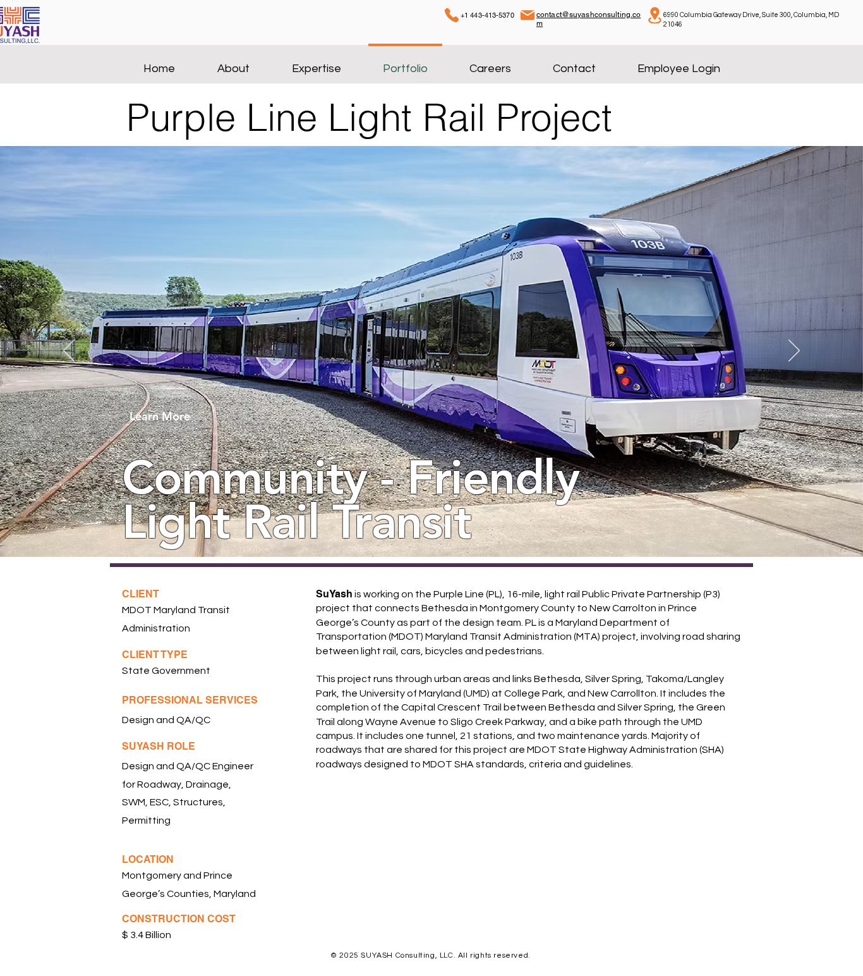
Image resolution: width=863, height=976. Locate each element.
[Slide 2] (431, 525)
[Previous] (69, 351)
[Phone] (452, 15)
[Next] (794, 351)
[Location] (654, 15)
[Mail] (527, 15)
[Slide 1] (420, 525)
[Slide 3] (443, 525)
